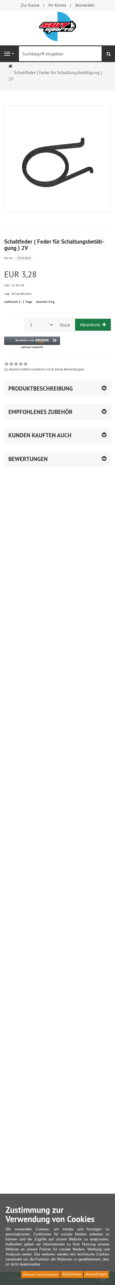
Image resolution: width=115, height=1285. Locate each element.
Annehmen (96, 1274)
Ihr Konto (57, 5)
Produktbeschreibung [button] (40, 388)
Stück (65, 325)
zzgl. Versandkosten (18, 293)
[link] (44, 367)
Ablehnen (72, 1274)
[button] (32, 343)
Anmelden (85, 5)
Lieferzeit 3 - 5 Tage (18, 302)
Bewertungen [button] (28, 459)
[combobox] (40, 325)
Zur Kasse (30, 5)
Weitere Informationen (40, 1274)
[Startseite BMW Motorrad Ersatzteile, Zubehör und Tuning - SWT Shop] (57, 26)
